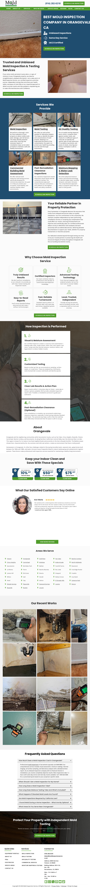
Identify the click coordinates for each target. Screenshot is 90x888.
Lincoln (41, 588)
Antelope (42, 562)
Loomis (57, 584)
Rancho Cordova (76, 559)
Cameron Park (76, 580)
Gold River (42, 559)
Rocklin (25, 588)
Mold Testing (41, 129)
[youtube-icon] (60, 858)
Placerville (26, 584)
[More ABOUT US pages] (21, 8)
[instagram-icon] (49, 858)
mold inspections (33, 741)
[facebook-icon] (46, 858)
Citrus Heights (11, 562)
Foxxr (75, 863)
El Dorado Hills (59, 580)
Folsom (9, 559)
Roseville (9, 588)
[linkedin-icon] (56, 858)
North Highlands (77, 562)
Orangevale (26, 559)
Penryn (74, 584)
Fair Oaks (58, 559)
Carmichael (26, 562)
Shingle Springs (11, 584)
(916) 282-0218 (53, 3)
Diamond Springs (44, 584)
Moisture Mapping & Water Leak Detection (68, 171)
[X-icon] (53, 858)
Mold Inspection (18, 129)
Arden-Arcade (59, 562)
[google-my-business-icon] (63, 858)
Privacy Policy (56, 863)
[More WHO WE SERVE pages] (45, 8)
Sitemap (63, 863)
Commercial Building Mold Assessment (17, 171)
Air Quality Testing (68, 129)
